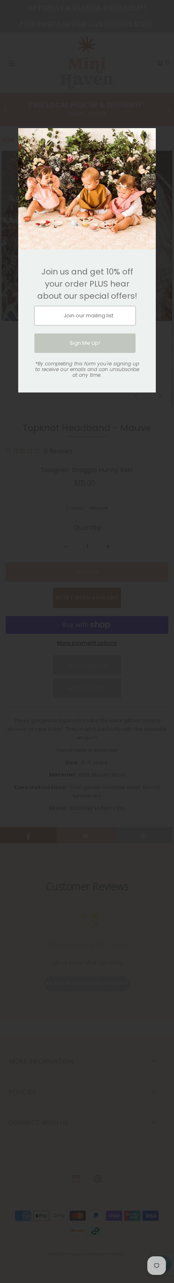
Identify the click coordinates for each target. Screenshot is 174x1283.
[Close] (147, 137)
